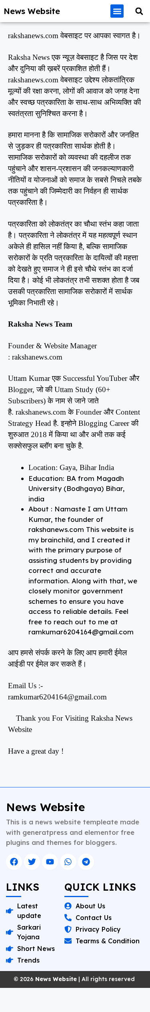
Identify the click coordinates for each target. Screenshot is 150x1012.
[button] (117, 11)
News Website (32, 11)
